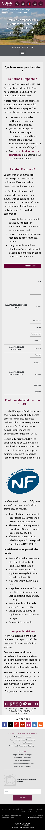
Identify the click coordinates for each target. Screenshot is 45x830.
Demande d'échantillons (23, 758)
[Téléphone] (17, 3)
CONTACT (4, 809)
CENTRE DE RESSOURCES (22, 47)
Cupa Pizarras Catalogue (22, 755)
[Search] (34, 3)
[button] (22, 53)
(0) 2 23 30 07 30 (39, 815)
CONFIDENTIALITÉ (14, 809)
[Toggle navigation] (40, 3)
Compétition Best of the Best (23, 764)
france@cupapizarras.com (36, 817)
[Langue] (28, 3)
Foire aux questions (22, 761)
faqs (28, 10)
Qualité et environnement (22, 767)
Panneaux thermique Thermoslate (22, 740)
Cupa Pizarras (14, 827)
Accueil (5, 10)
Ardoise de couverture (22, 737)
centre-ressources (17, 10)
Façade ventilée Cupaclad (22, 743)
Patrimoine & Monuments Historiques (22, 746)
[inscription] (23, 3)
